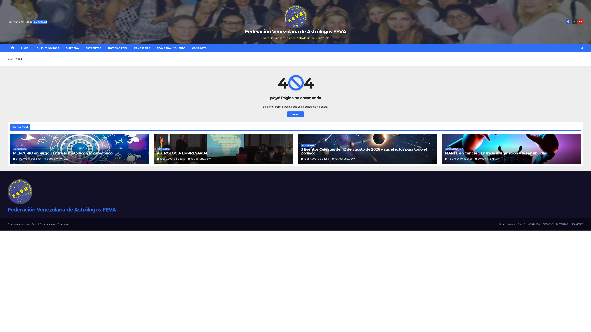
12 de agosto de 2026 (317, 159)
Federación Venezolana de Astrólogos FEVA (295, 32)
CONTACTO (199, 48)
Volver (295, 114)
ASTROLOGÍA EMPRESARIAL (182, 153)
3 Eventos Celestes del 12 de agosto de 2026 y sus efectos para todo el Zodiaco (364, 151)
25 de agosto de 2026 (29, 159)
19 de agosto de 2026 (173, 159)
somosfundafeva (57, 159)
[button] (582, 48)
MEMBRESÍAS (142, 48)
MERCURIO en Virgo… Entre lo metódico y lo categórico (63, 153)
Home (502, 224)
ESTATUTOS (94, 48)
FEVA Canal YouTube (171, 48)
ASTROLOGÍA (163, 149)
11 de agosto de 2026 (460, 159)
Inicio (25, 48)
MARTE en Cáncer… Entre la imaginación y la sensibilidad (496, 153)
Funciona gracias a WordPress (23, 224)
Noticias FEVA (117, 48)
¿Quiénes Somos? (47, 48)
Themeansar (63, 224)
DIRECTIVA (72, 48)
